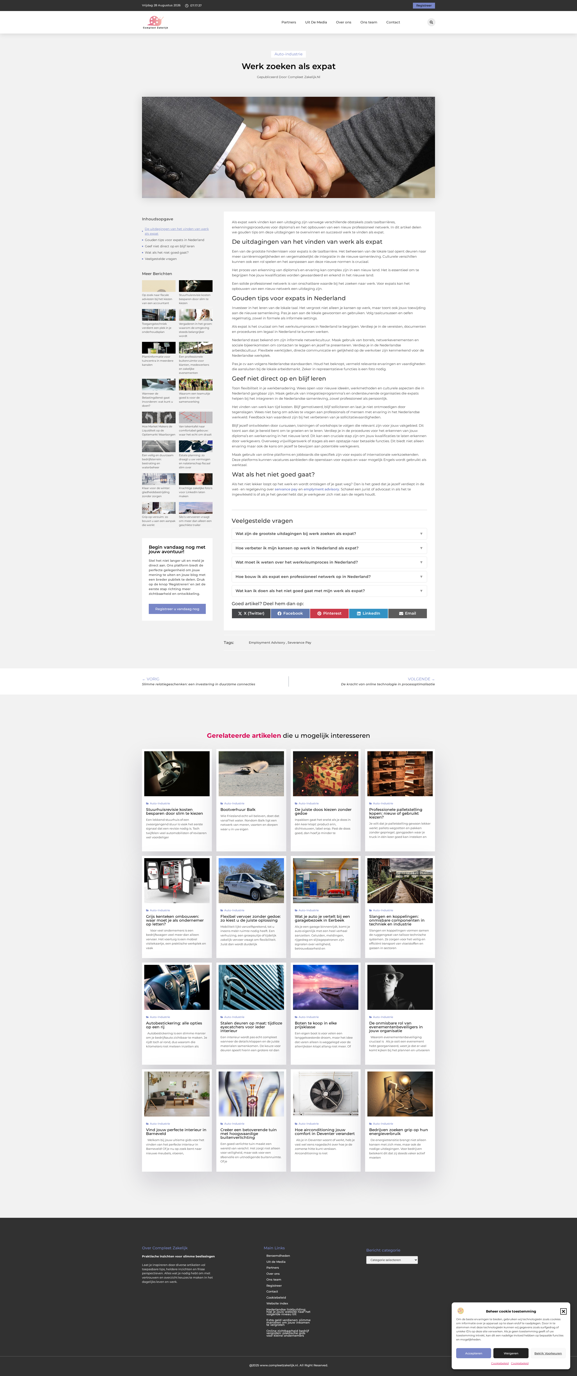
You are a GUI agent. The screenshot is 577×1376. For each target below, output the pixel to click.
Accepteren (473, 1353)
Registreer (274, 1285)
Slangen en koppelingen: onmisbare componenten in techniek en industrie (397, 920)
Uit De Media (316, 22)
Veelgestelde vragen (161, 259)
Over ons (343, 22)
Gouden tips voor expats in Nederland (174, 240)
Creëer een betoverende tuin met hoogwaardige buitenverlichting (248, 1134)
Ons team (368, 22)
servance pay (286, 489)
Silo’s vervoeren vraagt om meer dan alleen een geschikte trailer (195, 521)
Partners (289, 22)
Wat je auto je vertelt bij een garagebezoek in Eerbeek (322, 918)
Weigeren (511, 1353)
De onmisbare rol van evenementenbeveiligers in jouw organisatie (396, 1027)
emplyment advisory (321, 489)
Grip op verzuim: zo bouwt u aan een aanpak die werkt (158, 521)
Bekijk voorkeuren (548, 1353)
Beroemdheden (278, 1255)
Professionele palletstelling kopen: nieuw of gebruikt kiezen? (395, 813)
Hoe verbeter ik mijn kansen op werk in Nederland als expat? (330, 548)
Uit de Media (276, 1261)
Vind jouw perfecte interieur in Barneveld (176, 1132)
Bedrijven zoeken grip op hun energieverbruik (398, 1132)
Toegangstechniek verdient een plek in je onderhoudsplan (156, 328)
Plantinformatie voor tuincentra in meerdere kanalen (157, 360)
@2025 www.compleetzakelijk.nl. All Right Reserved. (288, 1365)
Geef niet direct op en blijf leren (170, 246)
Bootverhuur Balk (237, 809)
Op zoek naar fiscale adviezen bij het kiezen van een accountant (157, 299)
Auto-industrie (288, 54)
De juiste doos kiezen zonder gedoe (323, 811)
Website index (277, 1303)
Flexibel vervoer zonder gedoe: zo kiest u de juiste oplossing (250, 918)
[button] (563, 1311)
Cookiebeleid (500, 1363)
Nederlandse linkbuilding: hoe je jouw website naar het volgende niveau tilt (288, 1312)
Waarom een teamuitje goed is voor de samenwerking (194, 397)
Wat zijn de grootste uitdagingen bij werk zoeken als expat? (330, 533)
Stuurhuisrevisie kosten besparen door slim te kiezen (195, 299)
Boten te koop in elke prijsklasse (316, 1025)
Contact (393, 22)
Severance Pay (299, 643)
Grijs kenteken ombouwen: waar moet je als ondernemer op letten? (175, 920)
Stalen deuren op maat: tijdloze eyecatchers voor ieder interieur (251, 1027)
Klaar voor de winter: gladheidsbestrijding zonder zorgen (156, 492)
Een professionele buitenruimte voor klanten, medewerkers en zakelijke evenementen (194, 364)
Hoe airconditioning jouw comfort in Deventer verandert (325, 1132)
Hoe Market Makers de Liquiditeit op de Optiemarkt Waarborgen (158, 430)
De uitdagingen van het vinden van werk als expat (177, 231)
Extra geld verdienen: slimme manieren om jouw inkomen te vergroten (288, 1322)
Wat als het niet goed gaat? (167, 252)
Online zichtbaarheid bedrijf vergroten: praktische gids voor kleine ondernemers (287, 1333)
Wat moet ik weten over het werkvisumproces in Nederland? (330, 562)
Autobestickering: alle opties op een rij (174, 1025)
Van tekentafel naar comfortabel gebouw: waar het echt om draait (195, 430)
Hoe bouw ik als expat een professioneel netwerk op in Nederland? (330, 576)
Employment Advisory (267, 643)
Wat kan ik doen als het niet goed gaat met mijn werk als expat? (330, 591)
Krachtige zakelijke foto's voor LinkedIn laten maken (195, 492)
